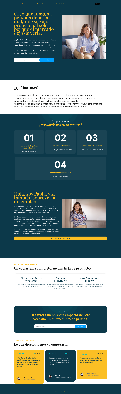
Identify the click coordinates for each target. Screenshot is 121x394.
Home (33, 4)
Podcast (61, 4)
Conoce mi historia (42, 4)
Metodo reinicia (53, 4)
